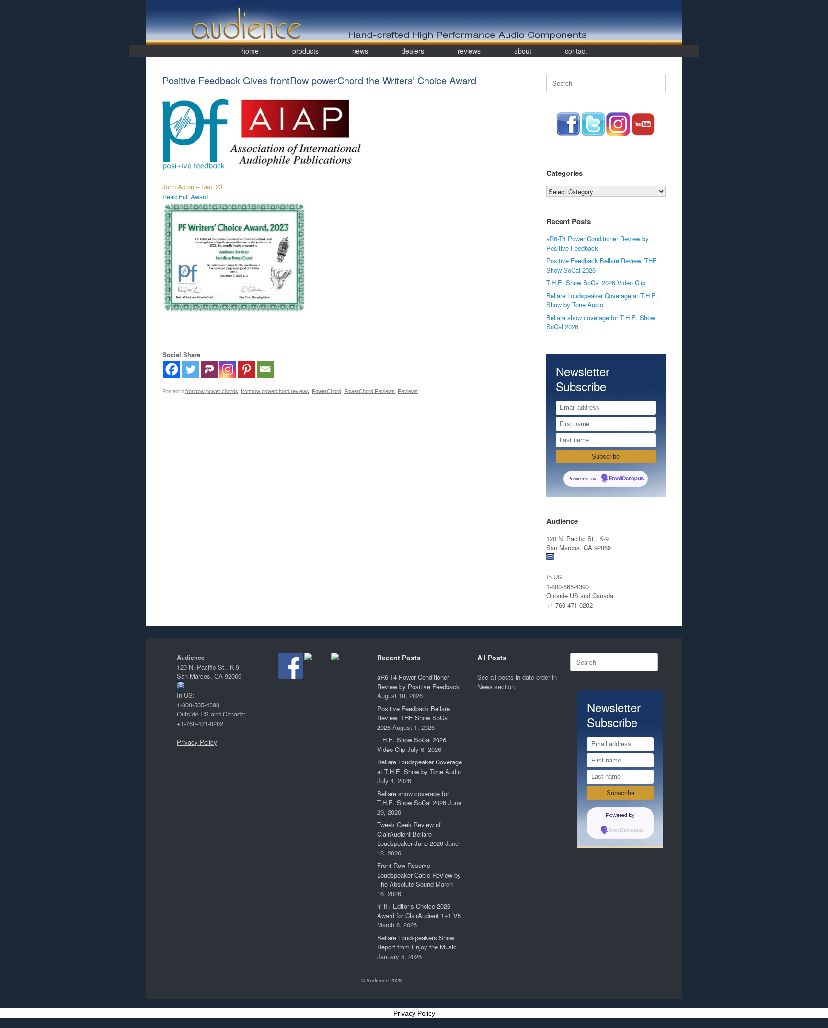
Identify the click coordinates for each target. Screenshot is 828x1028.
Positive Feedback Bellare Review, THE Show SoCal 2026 (413, 718)
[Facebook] (171, 369)
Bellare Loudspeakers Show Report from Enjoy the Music (417, 942)
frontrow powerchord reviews (275, 390)
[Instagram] (227, 369)
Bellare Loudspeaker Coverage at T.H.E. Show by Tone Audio (602, 300)
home (250, 51)
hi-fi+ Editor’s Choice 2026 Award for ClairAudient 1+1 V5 (419, 910)
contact (576, 51)
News (485, 686)
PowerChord (326, 390)
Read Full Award (185, 196)
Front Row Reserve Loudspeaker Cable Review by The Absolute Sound (419, 875)
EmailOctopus (626, 478)
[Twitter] (190, 369)
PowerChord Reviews (369, 390)
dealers (413, 51)
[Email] (265, 369)
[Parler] (209, 369)
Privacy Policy (197, 742)
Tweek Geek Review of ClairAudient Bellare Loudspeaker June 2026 (410, 834)
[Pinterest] (246, 369)
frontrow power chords (211, 390)
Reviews (408, 390)
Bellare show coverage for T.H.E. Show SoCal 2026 (413, 798)
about (522, 51)
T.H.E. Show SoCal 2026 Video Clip (595, 282)
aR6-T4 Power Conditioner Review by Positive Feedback (597, 243)
